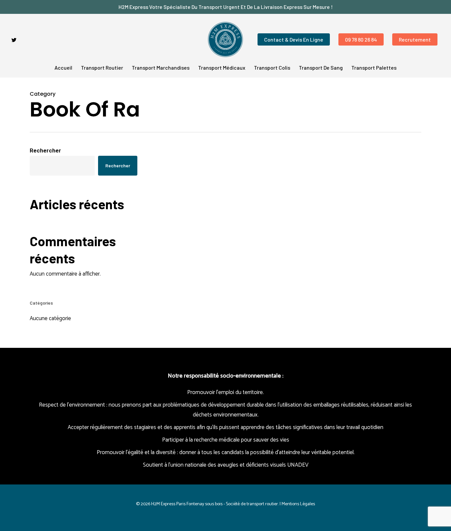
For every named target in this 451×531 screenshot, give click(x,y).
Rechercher (45, 150)
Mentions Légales (298, 504)
